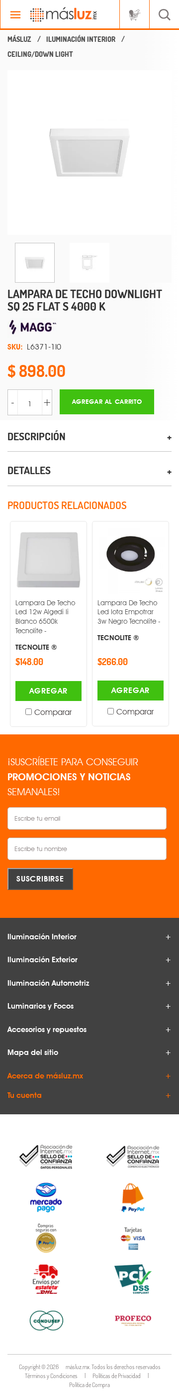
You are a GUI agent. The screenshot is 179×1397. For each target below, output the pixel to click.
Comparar (53, 712)
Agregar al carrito (107, 401)
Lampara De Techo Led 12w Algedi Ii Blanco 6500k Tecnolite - (45, 624)
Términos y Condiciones (51, 1376)
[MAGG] (89, 328)
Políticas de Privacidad (116, 1376)
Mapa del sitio (32, 1052)
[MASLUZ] (19, 39)
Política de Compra (89, 1385)
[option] (89, 152)
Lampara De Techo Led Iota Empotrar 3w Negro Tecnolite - (129, 620)
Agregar (48, 691)
